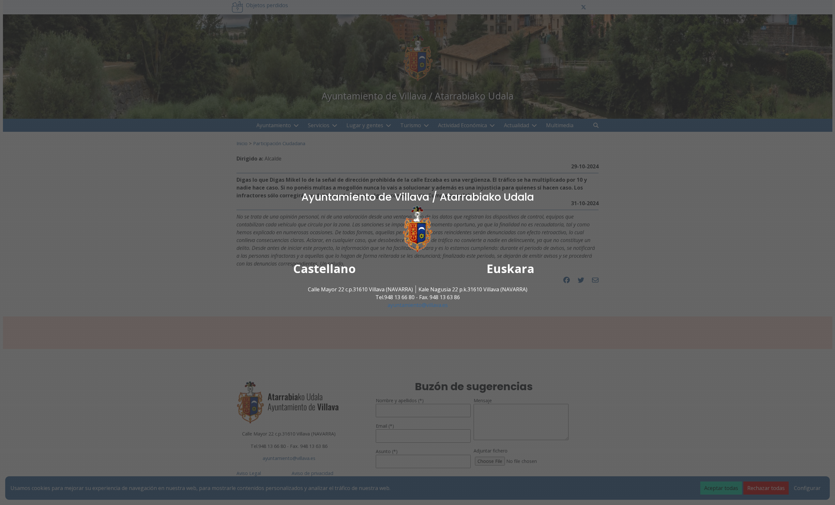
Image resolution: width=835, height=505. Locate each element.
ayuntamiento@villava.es (417, 305)
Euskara (510, 269)
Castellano (324, 269)
